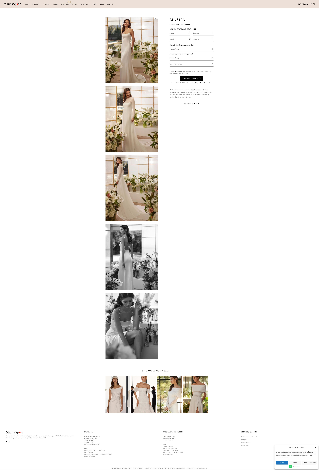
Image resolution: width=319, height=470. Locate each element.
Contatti (243, 439)
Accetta (282, 462)
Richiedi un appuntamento (249, 437)
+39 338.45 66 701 (89, 442)
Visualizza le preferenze (309, 462)
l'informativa (178, 71)
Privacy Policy (296, 466)
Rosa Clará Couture (183, 24)
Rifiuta (295, 462)
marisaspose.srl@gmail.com (92, 444)
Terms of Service (203, 82)
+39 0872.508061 (89, 440)
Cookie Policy (245, 445)
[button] (316, 447)
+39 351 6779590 (168, 440)
